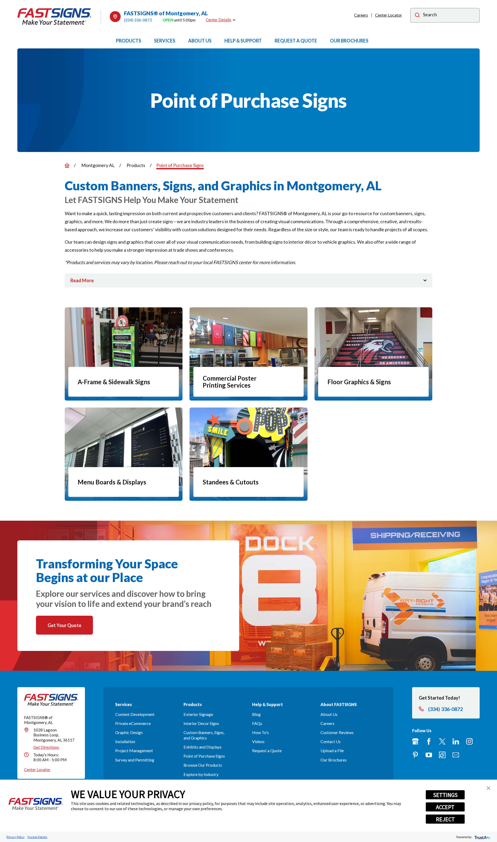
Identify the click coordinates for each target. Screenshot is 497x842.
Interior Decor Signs (201, 723)
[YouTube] (429, 755)
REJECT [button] (445, 819)
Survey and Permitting (134, 759)
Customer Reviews (337, 732)
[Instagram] (469, 741)
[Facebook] (429, 741)
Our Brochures (333, 759)
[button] (488, 788)
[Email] (455, 755)
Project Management (134, 750)
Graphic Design (129, 732)
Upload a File (332, 750)
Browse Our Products (203, 765)
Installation (125, 741)
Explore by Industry (201, 774)
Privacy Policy (15, 837)
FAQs (257, 723)
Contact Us (330, 741)
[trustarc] (482, 837)
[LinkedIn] (455, 741)
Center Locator (388, 14)
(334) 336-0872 (138, 20)
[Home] (54, 16)
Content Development (135, 714)
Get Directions (46, 747)
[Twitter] (442, 741)
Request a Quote (267, 750)
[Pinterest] (415, 755)
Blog (256, 714)
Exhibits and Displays (203, 746)
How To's (260, 732)
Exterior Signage (198, 714)
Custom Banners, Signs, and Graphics (204, 735)
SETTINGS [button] (445, 795)
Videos (258, 741)
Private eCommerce (133, 723)
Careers (361, 14)
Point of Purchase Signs (204, 755)
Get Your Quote (64, 625)
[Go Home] (67, 165)
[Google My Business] (415, 741)
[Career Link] (442, 755)
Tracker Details (37, 837)
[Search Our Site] (417, 16)
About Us (329, 714)
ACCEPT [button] (445, 807)
